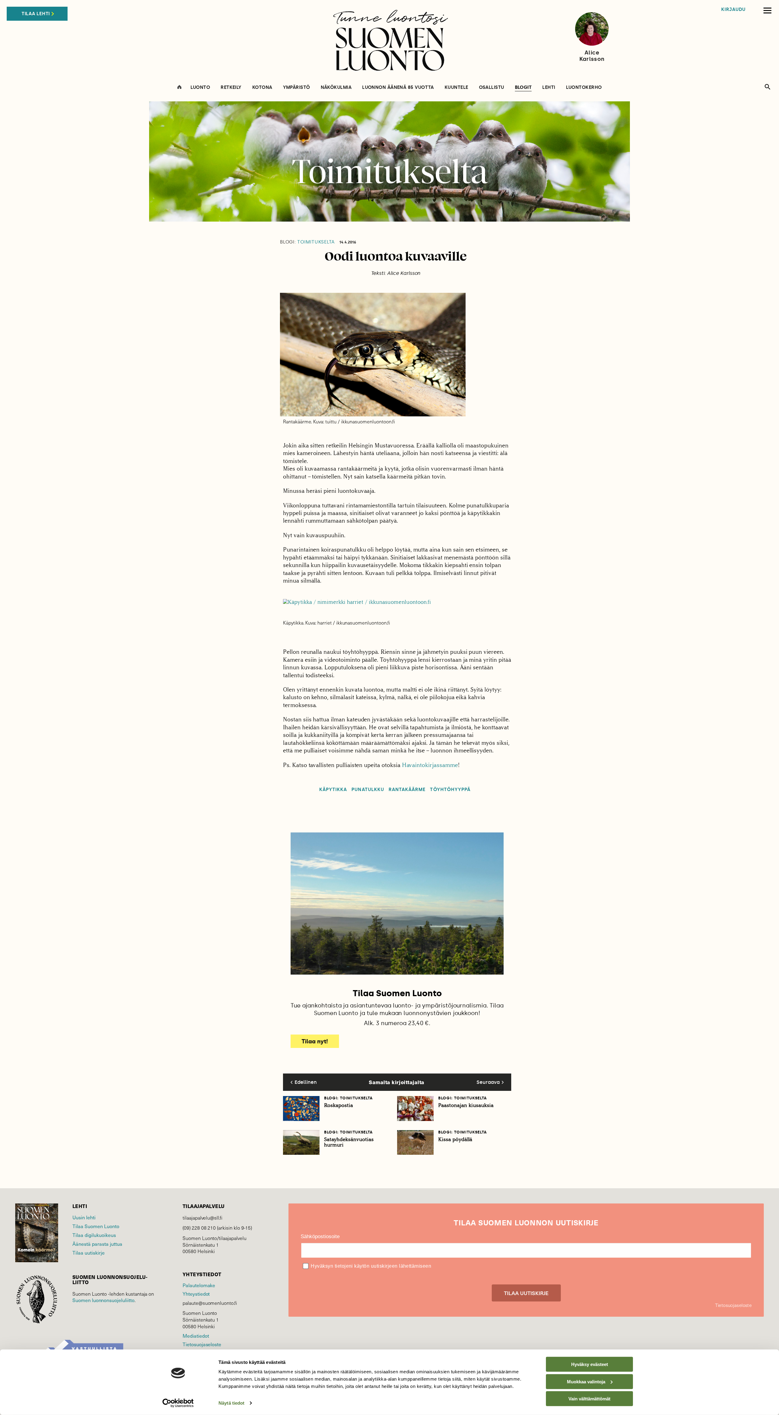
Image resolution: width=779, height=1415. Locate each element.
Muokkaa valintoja (586, 1381)
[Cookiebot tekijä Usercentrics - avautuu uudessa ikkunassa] (178, 1403)
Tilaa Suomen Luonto (95, 1226)
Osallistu (491, 87)
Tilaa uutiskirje (88, 1252)
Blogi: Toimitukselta (348, 1098)
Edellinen (306, 1082)
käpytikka (333, 789)
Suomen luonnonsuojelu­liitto (103, 1300)
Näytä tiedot (231, 1403)
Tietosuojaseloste (202, 1344)
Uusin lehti (84, 1217)
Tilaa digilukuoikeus (94, 1234)
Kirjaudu (733, 9)
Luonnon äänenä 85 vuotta (398, 87)
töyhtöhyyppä (450, 789)
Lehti (548, 87)
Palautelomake (199, 1285)
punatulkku (367, 789)
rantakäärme (407, 789)
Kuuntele (456, 87)
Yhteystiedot (196, 1293)
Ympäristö (296, 87)
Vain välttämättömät (589, 1398)
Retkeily (231, 87)
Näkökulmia (336, 87)
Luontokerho (584, 87)
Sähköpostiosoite (320, 1236)
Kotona (262, 87)
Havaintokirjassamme (430, 765)
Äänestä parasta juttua (97, 1243)
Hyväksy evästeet (589, 1364)
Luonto (200, 87)
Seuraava (488, 1082)
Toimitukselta (307, 242)
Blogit (523, 87)
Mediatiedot (196, 1335)
